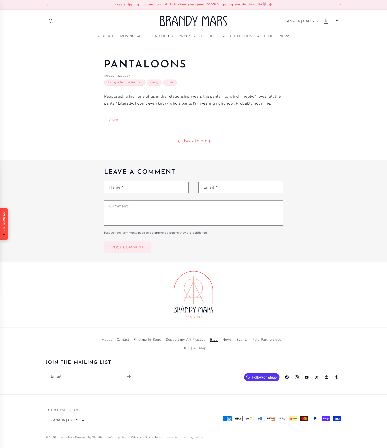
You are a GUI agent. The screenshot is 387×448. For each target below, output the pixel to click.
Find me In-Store (147, 339)
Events (242, 339)
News (227, 339)
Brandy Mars (66, 437)
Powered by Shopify (89, 437)
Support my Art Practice (185, 339)
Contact (123, 339)
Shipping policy (192, 437)
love (170, 82)
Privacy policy (140, 437)
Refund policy (117, 437)
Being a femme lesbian (125, 82)
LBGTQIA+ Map (193, 348)
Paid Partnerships (267, 339)
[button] (51, 21)
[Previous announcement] (47, 4)
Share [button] (113, 119)
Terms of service (166, 437)
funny (154, 82)
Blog (214, 339)
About (107, 339)
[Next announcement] (340, 4)
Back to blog (197, 141)
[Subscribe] (128, 376)
